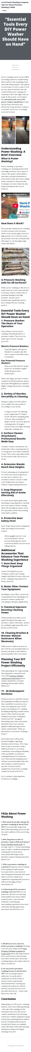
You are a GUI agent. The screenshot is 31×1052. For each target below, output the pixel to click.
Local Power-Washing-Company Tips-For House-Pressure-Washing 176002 (14, 4)
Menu (4, 10)
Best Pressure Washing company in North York (14, 951)
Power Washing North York (11, 844)
